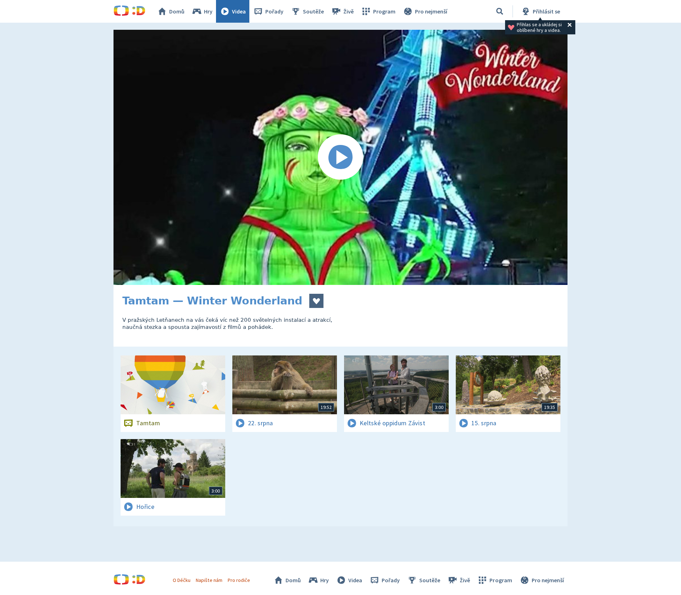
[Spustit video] (341, 157)
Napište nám (209, 580)
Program (384, 11)
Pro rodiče (239, 580)
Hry (208, 11)
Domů (176, 11)
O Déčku (181, 580)
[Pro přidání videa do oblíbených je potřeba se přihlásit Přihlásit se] (316, 301)
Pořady (274, 11)
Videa (239, 11)
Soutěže (313, 11)
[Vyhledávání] (500, 11)
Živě (348, 11)
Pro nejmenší (431, 11)
